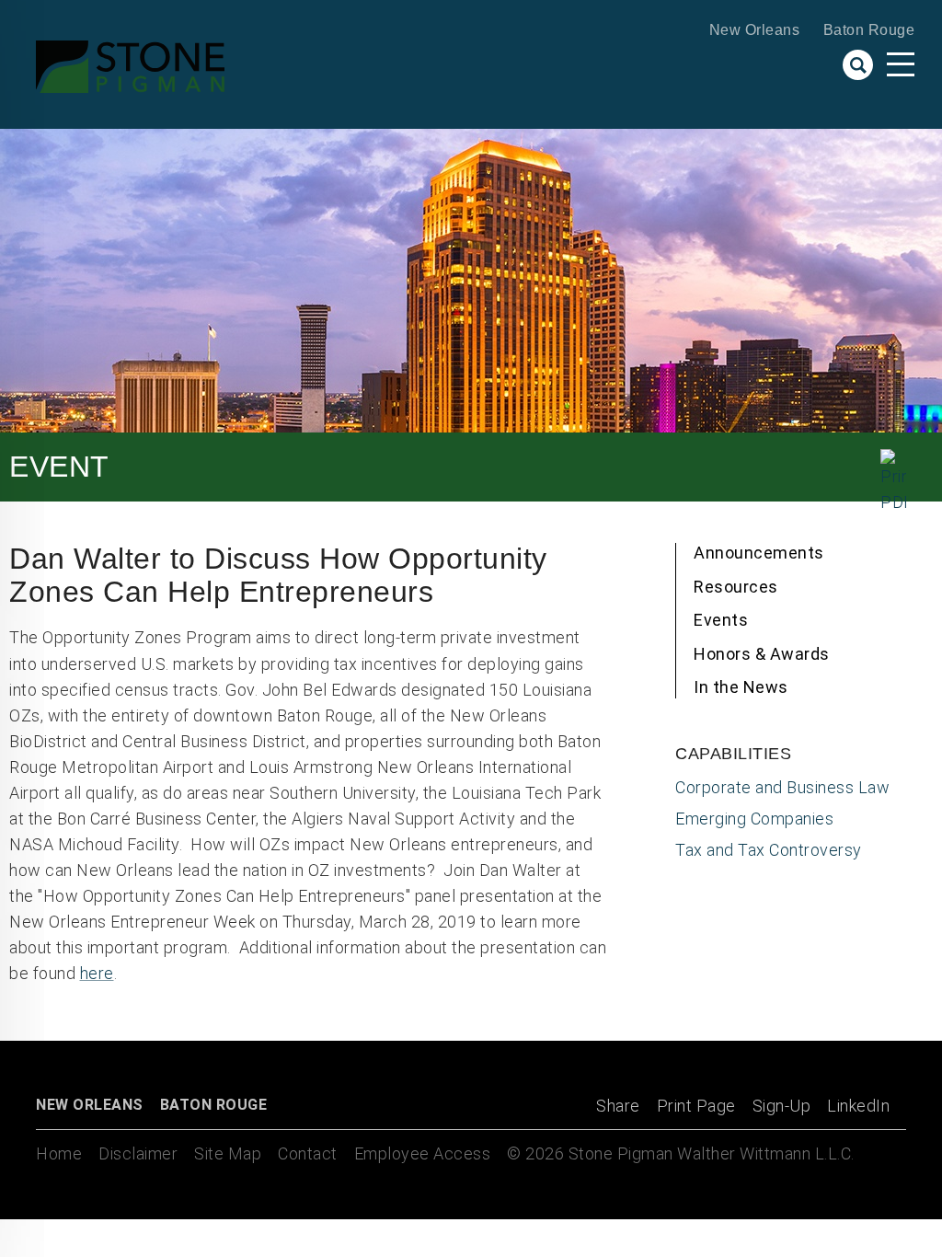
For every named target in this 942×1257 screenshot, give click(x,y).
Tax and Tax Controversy (768, 849)
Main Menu (900, 64)
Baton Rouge (869, 30)
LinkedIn (858, 1105)
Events (721, 619)
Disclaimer (138, 1153)
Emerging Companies (754, 818)
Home (59, 1153)
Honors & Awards (762, 653)
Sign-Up (781, 1105)
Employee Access (422, 1153)
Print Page (696, 1105)
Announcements (759, 552)
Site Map (227, 1153)
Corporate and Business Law (782, 787)
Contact (308, 1153)
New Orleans (754, 30)
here (97, 973)
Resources (736, 586)
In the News (741, 687)
